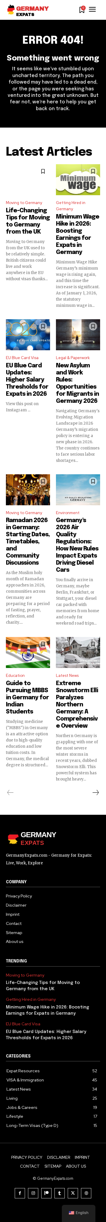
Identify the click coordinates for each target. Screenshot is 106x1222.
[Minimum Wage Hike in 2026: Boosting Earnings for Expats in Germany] (78, 179)
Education (15, 675)
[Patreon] (46, 1193)
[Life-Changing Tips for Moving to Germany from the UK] (28, 179)
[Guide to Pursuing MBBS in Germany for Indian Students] (28, 652)
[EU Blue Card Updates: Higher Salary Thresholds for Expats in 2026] (28, 334)
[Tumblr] (59, 1193)
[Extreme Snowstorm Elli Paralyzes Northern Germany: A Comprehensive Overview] (78, 652)
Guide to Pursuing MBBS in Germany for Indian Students (27, 697)
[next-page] (95, 792)
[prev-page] (10, 792)
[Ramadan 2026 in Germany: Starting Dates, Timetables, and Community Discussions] (28, 489)
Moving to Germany (24, 202)
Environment (68, 512)
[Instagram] (33, 1193)
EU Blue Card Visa (22, 357)
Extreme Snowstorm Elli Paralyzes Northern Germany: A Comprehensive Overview (77, 704)
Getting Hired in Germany (70, 205)
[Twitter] (73, 1193)
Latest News (67, 675)
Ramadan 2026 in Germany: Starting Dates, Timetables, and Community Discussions (28, 541)
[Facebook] (20, 1193)
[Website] (86, 1193)
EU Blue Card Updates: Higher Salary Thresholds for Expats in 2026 (27, 380)
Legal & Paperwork (73, 357)
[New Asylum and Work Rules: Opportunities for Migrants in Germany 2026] (78, 334)
